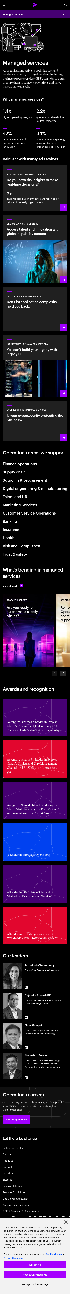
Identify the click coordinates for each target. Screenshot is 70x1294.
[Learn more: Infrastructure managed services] (35, 366)
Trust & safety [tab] (15, 553)
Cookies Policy (54, 1254)
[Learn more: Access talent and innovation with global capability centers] (35, 249)
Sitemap (7, 1179)
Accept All (35, 1265)
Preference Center (13, 1148)
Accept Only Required (35, 1275)
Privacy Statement (13, 1186)
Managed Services (13, 14)
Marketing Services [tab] (20, 504)
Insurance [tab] (11, 529)
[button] (16, 1119)
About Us (8, 1160)
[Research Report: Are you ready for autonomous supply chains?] (28, 630)
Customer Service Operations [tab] (29, 512)
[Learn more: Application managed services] (35, 309)
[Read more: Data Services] (35, 188)
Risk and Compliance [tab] (21, 545)
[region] (35, 1255)
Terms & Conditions (14, 1192)
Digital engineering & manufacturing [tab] (35, 488)
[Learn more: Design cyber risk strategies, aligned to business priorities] (35, 421)
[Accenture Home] (35, 5)
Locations (8, 1173)
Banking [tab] (10, 521)
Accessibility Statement (16, 1205)
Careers (7, 1154)
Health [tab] (8, 537)
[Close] (66, 1222)
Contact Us (9, 1167)
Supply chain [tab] (14, 471)
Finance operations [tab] (20, 463)
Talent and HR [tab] (15, 496)
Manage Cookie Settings (35, 1284)
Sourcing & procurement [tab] (25, 480)
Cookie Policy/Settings (15, 1198)
